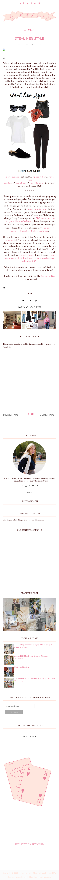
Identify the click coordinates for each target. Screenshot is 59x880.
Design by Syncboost (42, 877)
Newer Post (11, 415)
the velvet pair (26, 255)
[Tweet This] (23, 301)
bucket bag (21, 183)
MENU (31, 30)
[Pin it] (36, 301)
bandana (8, 183)
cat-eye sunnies (12, 177)
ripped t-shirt (39, 177)
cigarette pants (37, 183)
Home (30, 414)
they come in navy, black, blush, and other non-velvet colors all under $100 (29, 258)
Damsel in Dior (48, 276)
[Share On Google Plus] (31, 301)
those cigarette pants (37, 209)
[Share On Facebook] (27, 301)
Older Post (48, 415)
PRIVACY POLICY (29, 736)
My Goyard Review (21, 667)
